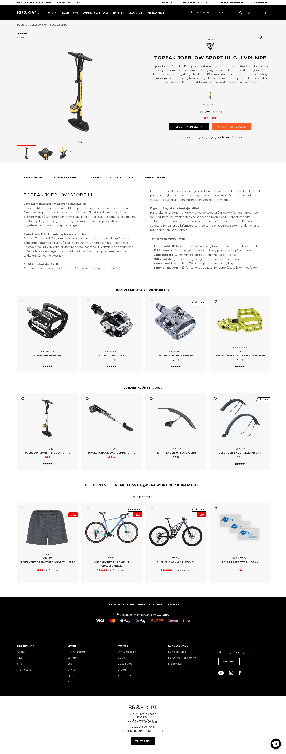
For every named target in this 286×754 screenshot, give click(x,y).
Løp (70, 663)
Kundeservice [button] (178, 646)
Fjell (70, 675)
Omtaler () (22, 37)
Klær (20, 657)
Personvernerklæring (182, 657)
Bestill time (125, 663)
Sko (19, 663)
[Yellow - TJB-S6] (210, 95)
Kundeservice (177, 651)
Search (240, 13)
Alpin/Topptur (77, 651)
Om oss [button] (123, 646)
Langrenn (74, 657)
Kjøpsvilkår (175, 663)
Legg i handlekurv (189, 126)
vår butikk (223, 137)
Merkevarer (25, 669)
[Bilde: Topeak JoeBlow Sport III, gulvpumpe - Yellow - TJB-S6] (80, 91)
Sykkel (72, 669)
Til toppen (143, 741)
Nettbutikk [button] (25, 646)
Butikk (122, 657)
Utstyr (21, 651)
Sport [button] (72, 646)
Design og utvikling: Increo (143, 731)
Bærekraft (124, 675)
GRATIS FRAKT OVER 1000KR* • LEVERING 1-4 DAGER (142, 604)
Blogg (122, 669)
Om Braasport (127, 651)
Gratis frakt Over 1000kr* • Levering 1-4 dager (48, 2)
